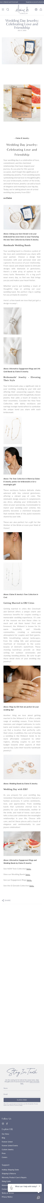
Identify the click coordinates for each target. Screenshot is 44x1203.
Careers (4, 1157)
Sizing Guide (6, 1181)
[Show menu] (3, 9)
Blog (3, 1138)
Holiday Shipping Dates (10, 1170)
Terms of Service (14, 1105)
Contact (5, 1189)
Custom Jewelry (7, 1149)
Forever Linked (7, 1142)
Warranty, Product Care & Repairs (14, 1177)
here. (31, 885)
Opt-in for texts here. (29, 1082)
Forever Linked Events (10, 1146)
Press (4, 1153)
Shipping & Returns (9, 1173)
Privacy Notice (7, 1197)
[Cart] (40, 9)
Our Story (5, 1134)
